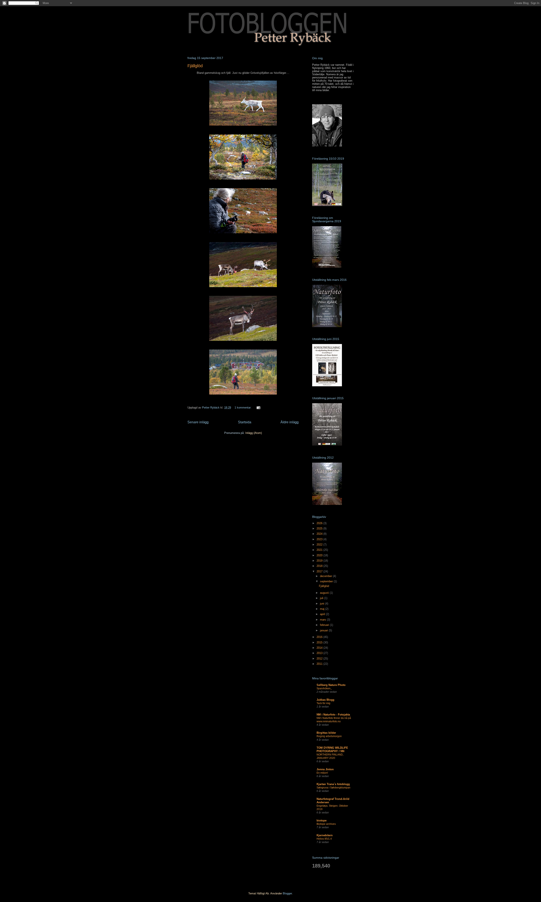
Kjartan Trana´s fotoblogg (333, 784)
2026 (320, 523)
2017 (320, 571)
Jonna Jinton (325, 769)
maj (322, 608)
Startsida (244, 422)
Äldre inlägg (289, 422)
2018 (320, 566)
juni (322, 603)
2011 (320, 663)
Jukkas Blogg (325, 699)
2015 (320, 642)
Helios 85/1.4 (324, 838)
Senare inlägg (198, 422)
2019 (320, 560)
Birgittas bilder (326, 732)
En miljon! (322, 772)
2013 (320, 653)
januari (324, 630)
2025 (320, 528)
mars (323, 619)
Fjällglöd (195, 65)
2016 (320, 637)
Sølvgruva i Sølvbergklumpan (333, 787)
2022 (320, 544)
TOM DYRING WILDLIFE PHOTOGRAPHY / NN (332, 749)
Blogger (287, 893)
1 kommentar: (243, 407)
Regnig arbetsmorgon (329, 736)
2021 (320, 549)
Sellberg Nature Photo (331, 685)
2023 (320, 539)
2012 (320, 658)
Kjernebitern (325, 835)
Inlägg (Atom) (253, 433)
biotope (322, 820)
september (327, 581)
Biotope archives (326, 823)
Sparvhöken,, (324, 688)
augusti (325, 592)
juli (322, 598)
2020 (320, 555)
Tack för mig (323, 703)
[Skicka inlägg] (258, 407)
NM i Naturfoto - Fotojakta (333, 714)
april (323, 614)
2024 (320, 533)
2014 (320, 647)
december (326, 576)
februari (325, 624)
